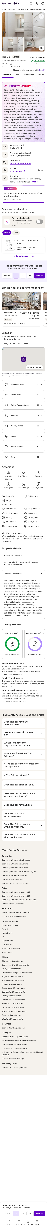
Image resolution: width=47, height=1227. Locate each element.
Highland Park (7, 941)
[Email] (31, 3)
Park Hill (5, 929)
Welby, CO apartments (11, 969)
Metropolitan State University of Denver (19, 1041)
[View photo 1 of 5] (23, 24)
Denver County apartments (13, 1028)
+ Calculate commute (20, 164)
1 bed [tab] (16, 232)
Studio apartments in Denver (14, 916)
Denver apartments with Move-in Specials (19, 900)
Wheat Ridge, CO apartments (14, 1011)
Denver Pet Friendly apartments (15, 883)
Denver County (22, 9)
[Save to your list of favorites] (41, 16)
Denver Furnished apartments (14, 875)
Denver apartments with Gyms (15, 864)
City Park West (8, 944)
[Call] (36, 3)
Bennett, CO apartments (12, 1003)
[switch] (23, 222)
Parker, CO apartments (11, 996)
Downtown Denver (10, 925)
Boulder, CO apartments (12, 984)
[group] (21, 301)
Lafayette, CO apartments (13, 1007)
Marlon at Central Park (15, 313)
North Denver (7, 933)
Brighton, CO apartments (12, 976)
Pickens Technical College (13, 1059)
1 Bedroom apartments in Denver (16, 912)
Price (17, 75)
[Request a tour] (42, 3)
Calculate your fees (25, 256)
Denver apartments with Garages (16, 860)
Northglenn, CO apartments (13, 980)
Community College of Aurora (14, 1044)
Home (4, 9)
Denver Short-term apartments (15, 1067)
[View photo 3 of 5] (34, 44)
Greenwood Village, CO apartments (17, 973)
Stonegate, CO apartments (13, 992)
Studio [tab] (7, 232)
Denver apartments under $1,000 (16, 892)
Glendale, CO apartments (12, 961)
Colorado (11, 9)
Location (40, 75)
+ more (34, 182)
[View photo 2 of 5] (12, 44)
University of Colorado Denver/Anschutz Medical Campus (22, 1053)
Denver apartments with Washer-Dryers (19, 872)
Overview (7, 75)
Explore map (35, 367)
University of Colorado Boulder (15, 1048)
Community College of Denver (15, 1037)
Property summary (19, 85)
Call (42, 170)
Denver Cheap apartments (13, 904)
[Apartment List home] (11, 3)
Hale (4, 937)
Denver (32, 9)
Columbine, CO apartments (13, 1000)
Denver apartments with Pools (15, 868)
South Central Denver (11, 948)
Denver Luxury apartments (13, 879)
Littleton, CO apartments (12, 1019)
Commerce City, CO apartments (15, 965)
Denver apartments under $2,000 (16, 896)
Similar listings (28, 75)
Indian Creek (7, 952)
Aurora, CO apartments (11, 1015)
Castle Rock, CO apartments (14, 988)
